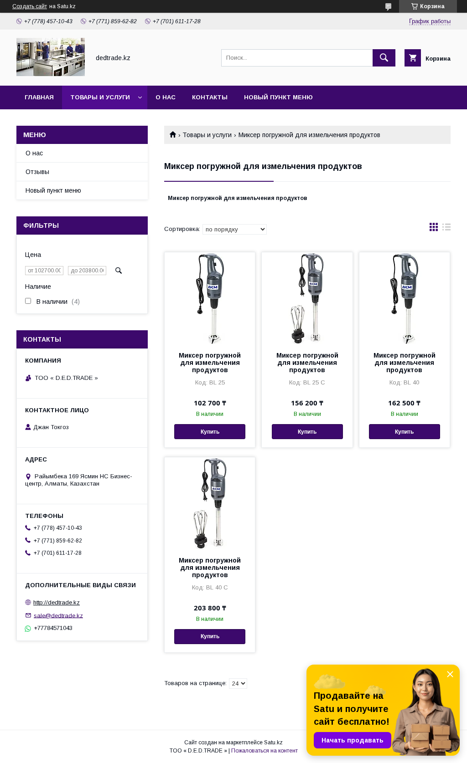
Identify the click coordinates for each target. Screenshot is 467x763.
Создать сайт (29, 6)
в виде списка (446, 229)
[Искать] (384, 58)
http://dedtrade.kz (56, 602)
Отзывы (37, 171)
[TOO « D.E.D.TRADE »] (50, 73)
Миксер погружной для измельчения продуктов (210, 363)
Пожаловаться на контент (264, 751)
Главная (39, 97)
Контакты (210, 97)
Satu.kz (273, 742)
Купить (210, 432)
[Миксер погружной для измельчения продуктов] (210, 297)
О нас (166, 97)
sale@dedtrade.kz (58, 615)
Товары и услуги (100, 97)
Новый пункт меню (278, 97)
